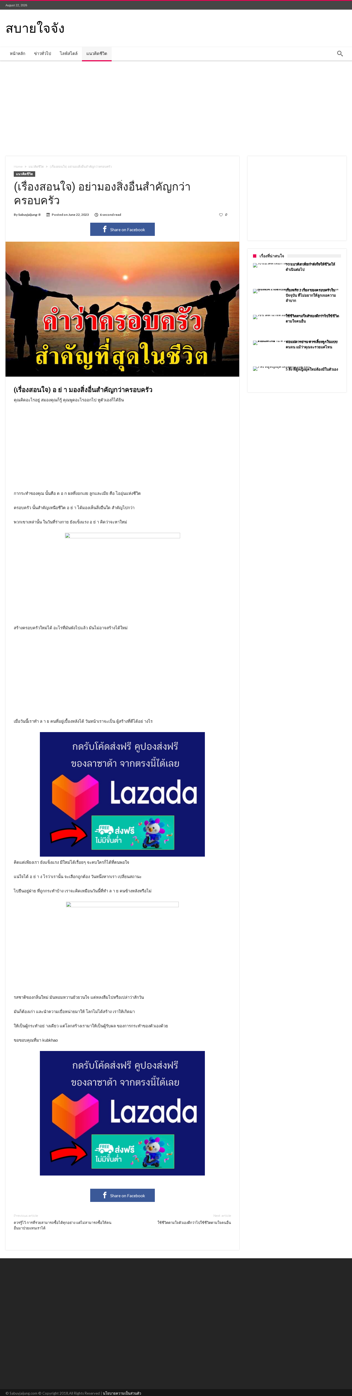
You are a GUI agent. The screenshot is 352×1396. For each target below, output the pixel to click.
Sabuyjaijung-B (29, 215)
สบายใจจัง (35, 27)
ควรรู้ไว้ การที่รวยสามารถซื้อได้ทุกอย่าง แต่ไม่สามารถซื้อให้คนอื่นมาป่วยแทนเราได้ (62, 1221)
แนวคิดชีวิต (36, 167)
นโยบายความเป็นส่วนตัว (122, 1393)
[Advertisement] (176, 108)
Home (18, 167)
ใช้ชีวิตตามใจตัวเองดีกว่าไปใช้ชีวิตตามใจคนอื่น (194, 1219)
